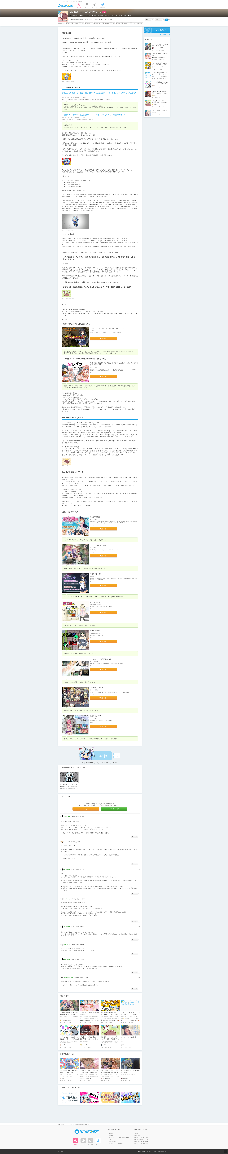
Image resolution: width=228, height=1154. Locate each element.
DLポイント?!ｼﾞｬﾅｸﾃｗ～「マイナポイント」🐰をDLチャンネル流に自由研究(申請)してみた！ (160, 74)
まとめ (70, 1124)
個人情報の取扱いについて (141, 1139)
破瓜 (83, 23)
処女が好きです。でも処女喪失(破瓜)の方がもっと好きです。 (69, 786)
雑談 (114, 23)
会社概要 (111, 1133)
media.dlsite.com (69, 81)
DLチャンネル (65, 5)
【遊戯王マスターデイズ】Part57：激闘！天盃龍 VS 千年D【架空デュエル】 (110, 1039)
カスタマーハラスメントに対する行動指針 (119, 1137)
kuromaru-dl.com (69, 230)
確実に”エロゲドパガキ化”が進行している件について (69, 1071)
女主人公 (107, 23)
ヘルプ (110, 1139)
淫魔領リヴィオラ (96, 574)
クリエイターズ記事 (137, 23)
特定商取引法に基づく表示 (141, 1137)
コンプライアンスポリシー (141, 1143)
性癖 (119, 23)
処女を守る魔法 (95, 517)
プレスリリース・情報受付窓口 (116, 1143)
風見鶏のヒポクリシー (97, 716)
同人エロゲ (126, 23)
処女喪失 (76, 23)
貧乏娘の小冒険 (95, 602)
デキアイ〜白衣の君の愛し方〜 (160, 110)
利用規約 (111, 1135)
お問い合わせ (112, 1141)
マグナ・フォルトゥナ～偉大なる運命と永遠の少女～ (107, 328)
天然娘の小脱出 (95, 631)
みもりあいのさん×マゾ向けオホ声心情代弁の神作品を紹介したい (89, 1072)
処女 (69, 23)
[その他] (169, 20)
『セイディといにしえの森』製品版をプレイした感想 (69, 1013)
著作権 (136, 1133)
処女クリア (90, 23)
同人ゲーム (98, 23)
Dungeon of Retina (96, 687)
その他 (139, 816)
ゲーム (130, 15)
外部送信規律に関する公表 (141, 1141)
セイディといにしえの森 (98, 545)
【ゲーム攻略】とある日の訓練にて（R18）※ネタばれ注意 (69, 1038)
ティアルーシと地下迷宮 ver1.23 (100, 659)
